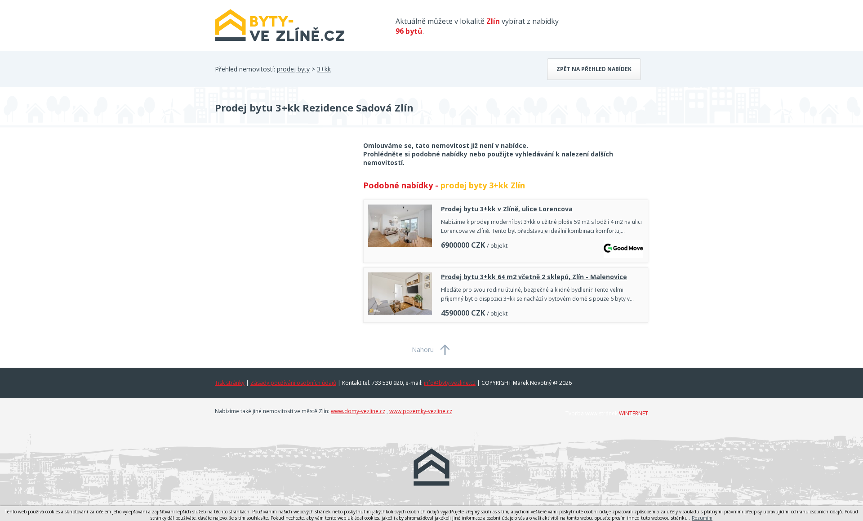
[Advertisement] (282, 213)
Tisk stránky (230, 383)
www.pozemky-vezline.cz (420, 411)
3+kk (324, 69)
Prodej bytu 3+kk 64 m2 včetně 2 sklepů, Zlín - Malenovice (534, 276)
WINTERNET (633, 413)
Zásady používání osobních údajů (293, 383)
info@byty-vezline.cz (450, 383)
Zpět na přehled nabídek (594, 69)
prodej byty (293, 69)
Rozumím (702, 518)
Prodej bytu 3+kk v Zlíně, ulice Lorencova (507, 209)
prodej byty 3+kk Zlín (482, 185)
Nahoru (423, 349)
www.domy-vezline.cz (358, 411)
